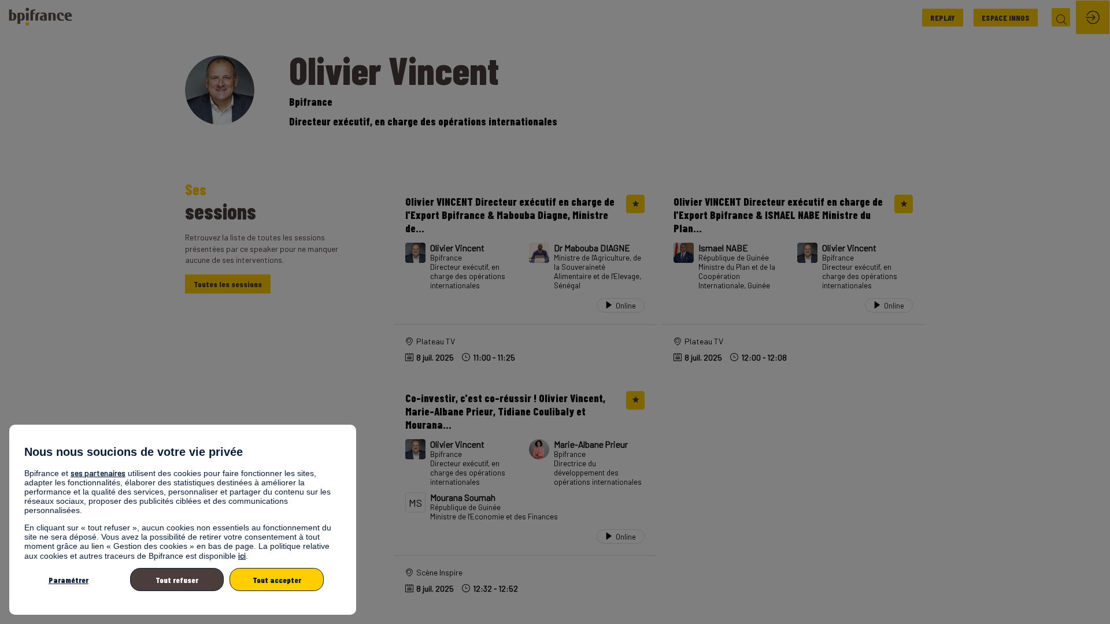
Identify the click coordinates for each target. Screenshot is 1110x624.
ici (242, 555)
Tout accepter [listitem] (277, 580)
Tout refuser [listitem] (177, 580)
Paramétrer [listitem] (68, 580)
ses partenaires (98, 473)
